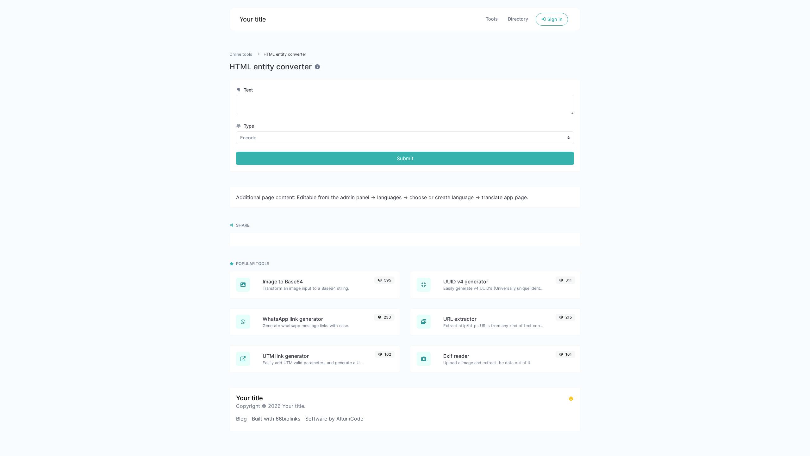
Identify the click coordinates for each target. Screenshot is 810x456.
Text (247, 89)
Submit (405, 158)
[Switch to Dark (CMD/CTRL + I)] (571, 399)
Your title (253, 19)
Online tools (240, 54)
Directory (518, 19)
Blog (241, 418)
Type (248, 126)
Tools (492, 19)
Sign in (554, 19)
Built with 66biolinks (276, 418)
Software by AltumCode (334, 418)
